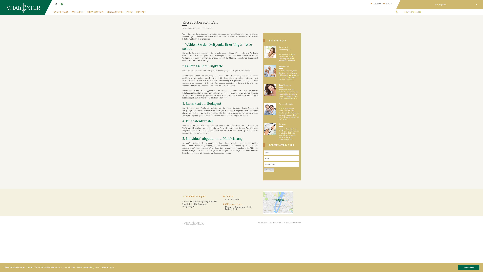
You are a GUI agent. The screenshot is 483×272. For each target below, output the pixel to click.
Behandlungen (95, 12)
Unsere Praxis (60, 12)
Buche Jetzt (440, 4)
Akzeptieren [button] (469, 267)
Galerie (389, 4)
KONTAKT (141, 12)
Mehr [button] (112, 267)
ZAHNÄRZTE (78, 12)
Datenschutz (288, 222)
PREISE (129, 12)
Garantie (377, 4)
